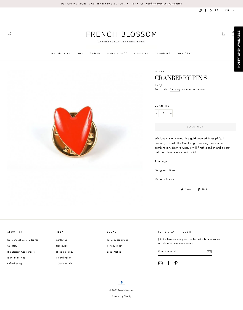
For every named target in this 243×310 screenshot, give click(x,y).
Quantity (162, 105)
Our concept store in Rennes (22, 240)
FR (216, 10)
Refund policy (14, 263)
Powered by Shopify (121, 296)
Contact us (61, 240)
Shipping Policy (64, 251)
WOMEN (95, 53)
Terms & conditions (117, 240)
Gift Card (184, 53)
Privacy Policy (114, 245)
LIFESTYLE (141, 53)
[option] (121, 4)
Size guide (62, 245)
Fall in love (60, 53)
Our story (12, 245)
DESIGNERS (163, 53)
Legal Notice (114, 251)
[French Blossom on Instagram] (160, 263)
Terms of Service (16, 257)
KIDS (79, 53)
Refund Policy (63, 257)
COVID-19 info (64, 263)
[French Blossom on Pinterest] (176, 263)
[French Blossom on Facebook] (168, 263)
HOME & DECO (117, 53)
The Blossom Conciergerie (21, 251)
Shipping (175, 89)
